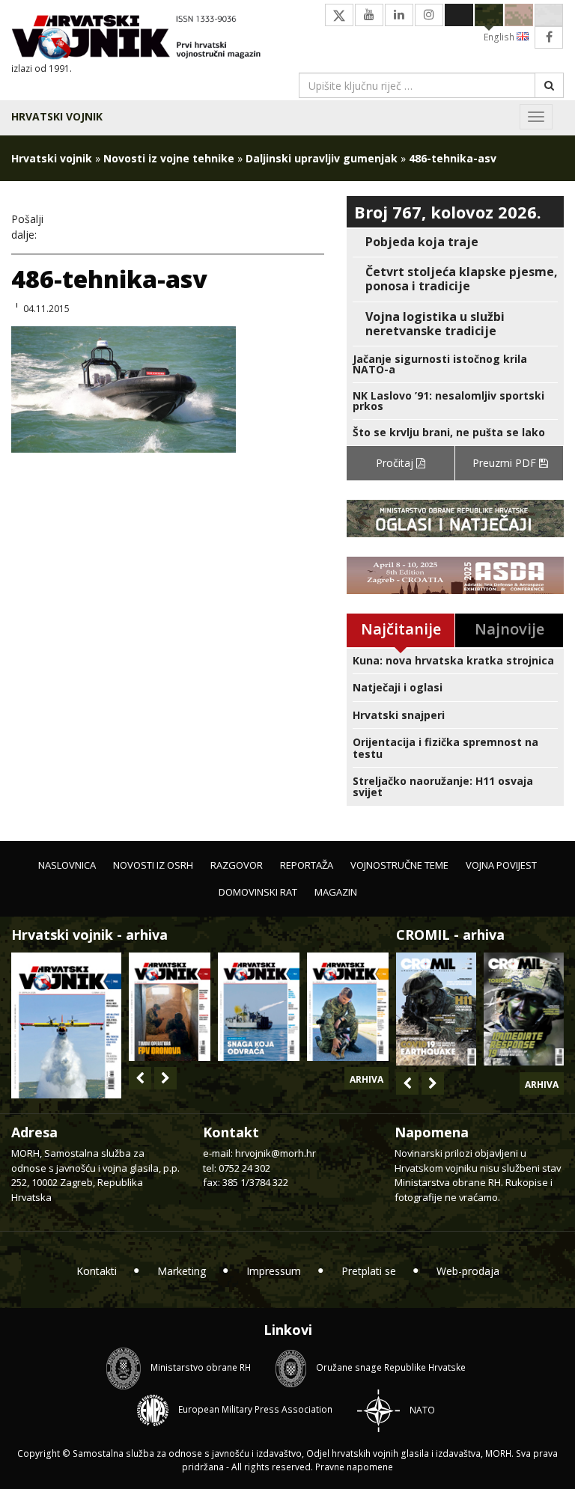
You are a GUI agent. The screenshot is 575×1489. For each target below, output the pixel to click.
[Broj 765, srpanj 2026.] (169, 1007)
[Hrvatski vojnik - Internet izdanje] (143, 38)
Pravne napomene (354, 1467)
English (500, 37)
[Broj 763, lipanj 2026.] (348, 1007)
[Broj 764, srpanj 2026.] (258, 1007)
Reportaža (306, 865)
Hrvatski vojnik (57, 116)
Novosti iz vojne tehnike (168, 158)
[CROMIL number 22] (524, 1009)
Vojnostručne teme (399, 865)
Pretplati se (368, 1271)
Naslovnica (67, 865)
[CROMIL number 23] (436, 1009)
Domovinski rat (258, 892)
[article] (455, 242)
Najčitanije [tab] (401, 629)
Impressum (273, 1271)
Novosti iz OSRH (153, 865)
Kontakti (96, 1271)
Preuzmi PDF (505, 463)
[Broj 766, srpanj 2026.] (66, 1024)
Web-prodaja (467, 1271)
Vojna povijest (501, 865)
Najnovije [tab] (509, 629)
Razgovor (236, 865)
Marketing (181, 1271)
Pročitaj (396, 463)
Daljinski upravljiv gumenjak (322, 158)
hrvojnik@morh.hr (275, 1153)
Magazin (335, 892)
